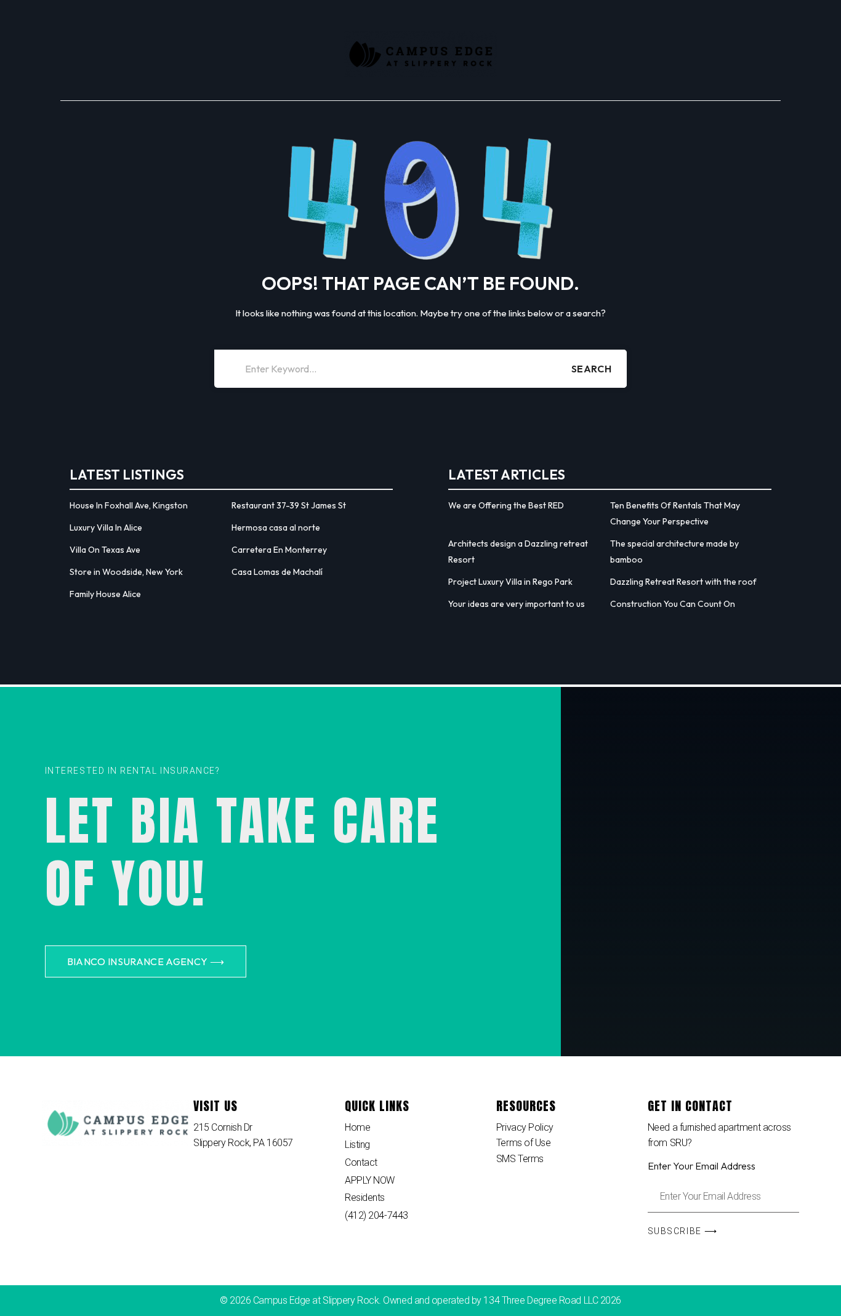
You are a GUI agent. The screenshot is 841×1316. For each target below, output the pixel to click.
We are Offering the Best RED (506, 505)
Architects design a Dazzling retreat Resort (518, 551)
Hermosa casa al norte (275, 527)
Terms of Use (523, 1143)
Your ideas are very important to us (516, 603)
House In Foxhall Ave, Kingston (129, 505)
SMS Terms (520, 1159)
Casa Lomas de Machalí (277, 571)
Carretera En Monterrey (279, 549)
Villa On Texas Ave (105, 549)
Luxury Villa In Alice (106, 527)
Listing (357, 1144)
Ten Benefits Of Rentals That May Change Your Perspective (675, 513)
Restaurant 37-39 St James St (288, 505)
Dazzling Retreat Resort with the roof (683, 581)
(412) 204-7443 (376, 1215)
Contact (361, 1162)
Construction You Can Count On (672, 603)
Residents (365, 1197)
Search (591, 369)
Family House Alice (105, 594)
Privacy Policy (524, 1127)
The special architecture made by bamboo (674, 551)
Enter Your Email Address (701, 1166)
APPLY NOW (370, 1180)
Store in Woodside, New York (126, 571)
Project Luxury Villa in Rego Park (510, 581)
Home (357, 1127)
